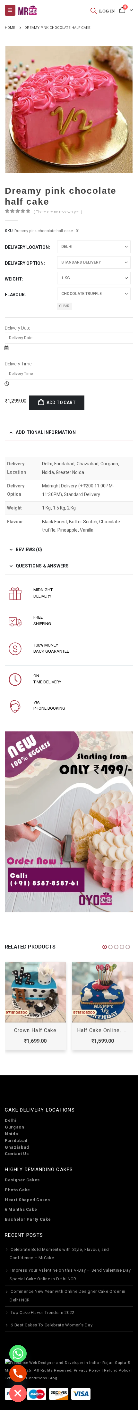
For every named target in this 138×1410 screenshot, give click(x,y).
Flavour (15, 294)
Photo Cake (17, 1189)
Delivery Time (18, 363)
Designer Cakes (22, 1180)
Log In (107, 11)
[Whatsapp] (18, 1353)
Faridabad (16, 1140)
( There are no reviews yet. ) (58, 211)
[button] (94, 10)
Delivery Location (27, 247)
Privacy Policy (87, 1370)
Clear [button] (64, 306)
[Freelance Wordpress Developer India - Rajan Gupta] (65, 1362)
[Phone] (18, 1373)
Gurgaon (14, 1127)
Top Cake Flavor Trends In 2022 (42, 1312)
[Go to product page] (35, 992)
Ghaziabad (17, 1147)
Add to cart (61, 402)
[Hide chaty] (18, 1393)
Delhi (10, 1120)
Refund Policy (117, 1370)
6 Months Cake (21, 1209)
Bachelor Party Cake (28, 1219)
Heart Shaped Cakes (27, 1199)
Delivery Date (17, 327)
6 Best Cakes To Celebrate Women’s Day (51, 1325)
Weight (13, 278)
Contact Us (17, 1153)
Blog (52, 1378)
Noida (11, 1133)
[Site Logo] (27, 10)
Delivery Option (24, 263)
